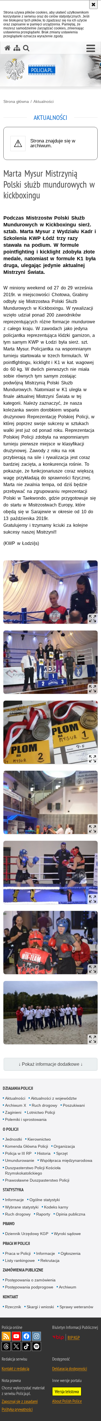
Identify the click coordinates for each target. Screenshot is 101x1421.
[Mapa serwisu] (16, 47)
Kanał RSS (6, 1336)
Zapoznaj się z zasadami (20, 1401)
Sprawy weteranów (76, 1307)
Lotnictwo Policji (41, 1112)
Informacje (14, 1199)
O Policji (11, 1129)
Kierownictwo (39, 1139)
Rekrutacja (49, 1260)
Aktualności (43, 101)
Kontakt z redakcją (15, 1368)
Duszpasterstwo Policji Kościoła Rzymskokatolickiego (33, 1170)
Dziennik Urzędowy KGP (26, 1233)
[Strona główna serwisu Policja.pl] (7, 47)
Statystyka (13, 1190)
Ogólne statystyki (44, 1199)
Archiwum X (15, 1105)
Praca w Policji (16, 1243)
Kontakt (10, 1297)
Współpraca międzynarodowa (66, 1160)
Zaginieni (13, 1112)
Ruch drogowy (44, 1105)
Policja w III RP (18, 1153)
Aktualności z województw (54, 1098)
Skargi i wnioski (40, 1307)
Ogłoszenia (71, 1253)
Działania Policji (18, 1088)
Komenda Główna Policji (26, 1146)
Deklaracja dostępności (69, 1368)
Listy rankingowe (20, 1260)
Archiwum (67, 1287)
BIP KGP (74, 1337)
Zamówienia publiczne (23, 1270)
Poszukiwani (74, 1105)
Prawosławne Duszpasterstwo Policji (37, 1180)
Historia (43, 1153)
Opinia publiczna (70, 1214)
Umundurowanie (19, 1160)
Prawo (9, 1224)
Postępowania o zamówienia (30, 1280)
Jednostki (13, 1139)
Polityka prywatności (17, 1409)
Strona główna (16, 101)
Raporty (43, 1214)
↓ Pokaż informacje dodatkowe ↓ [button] (51, 1064)
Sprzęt (62, 1153)
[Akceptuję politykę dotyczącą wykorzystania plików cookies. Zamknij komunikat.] (93, 4)
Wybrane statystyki (21, 1207)
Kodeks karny (56, 1207)
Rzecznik (13, 1307)
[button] (90, 49)
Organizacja (64, 1146)
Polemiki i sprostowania (26, 1119)
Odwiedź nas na (16, 1336)
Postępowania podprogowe (29, 1287)
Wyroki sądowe (67, 1233)
